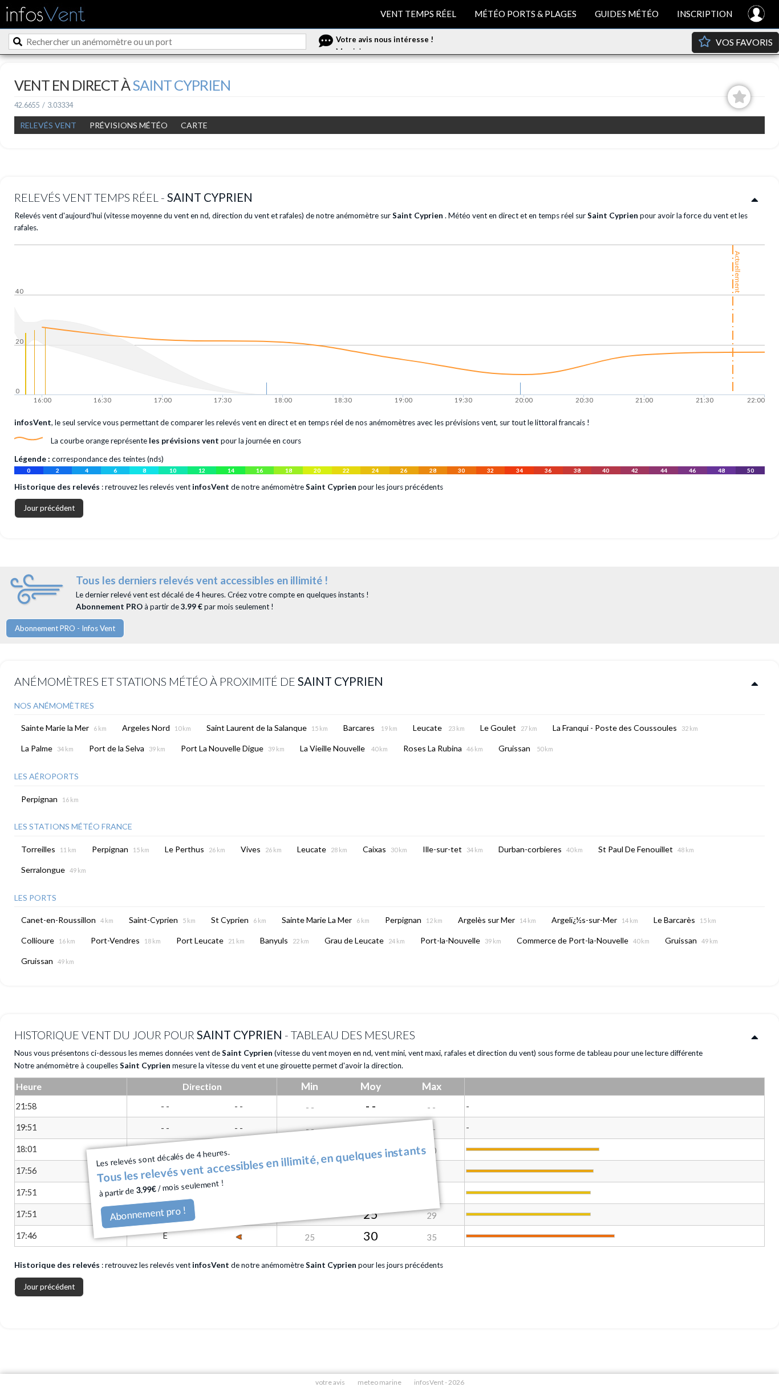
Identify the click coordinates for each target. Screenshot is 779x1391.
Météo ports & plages (525, 14)
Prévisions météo (129, 125)
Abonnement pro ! (147, 1213)
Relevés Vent (48, 125)
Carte (194, 125)
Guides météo (627, 14)
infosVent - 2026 (439, 1382)
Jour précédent (49, 508)
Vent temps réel (418, 14)
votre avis (330, 1382)
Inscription (704, 14)
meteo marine (379, 1382)
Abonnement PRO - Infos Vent (65, 628)
